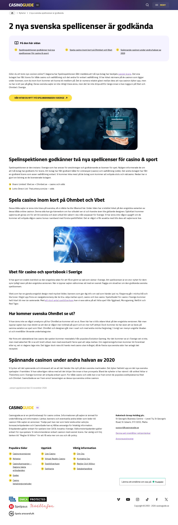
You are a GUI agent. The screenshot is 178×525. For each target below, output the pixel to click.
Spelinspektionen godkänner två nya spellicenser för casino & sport (37, 51)
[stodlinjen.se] (42, 506)
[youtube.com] (128, 499)
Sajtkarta (49, 468)
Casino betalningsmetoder (22, 482)
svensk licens (124, 74)
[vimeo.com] (118, 499)
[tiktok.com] (147, 499)
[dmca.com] (32, 499)
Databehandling (84, 468)
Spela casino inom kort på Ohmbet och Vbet (91, 50)
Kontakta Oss (83, 458)
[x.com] (166, 499)
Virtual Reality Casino (55, 458)
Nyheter (22, 13)
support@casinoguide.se (127, 427)
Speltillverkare (52, 463)
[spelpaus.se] (18, 506)
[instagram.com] (137, 499)
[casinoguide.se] (21, 513)
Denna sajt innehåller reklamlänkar (133, 433)
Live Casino (50, 453)
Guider (16, 475)
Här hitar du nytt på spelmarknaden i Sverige (39, 98)
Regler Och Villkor (86, 463)
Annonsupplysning (125, 438)
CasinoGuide (12, 13)
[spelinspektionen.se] (12, 499)
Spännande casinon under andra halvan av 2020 (141, 51)
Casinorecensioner (22, 453)
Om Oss (80, 453)
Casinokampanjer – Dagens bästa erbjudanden (22, 467)
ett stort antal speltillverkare (59, 300)
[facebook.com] (157, 499)
